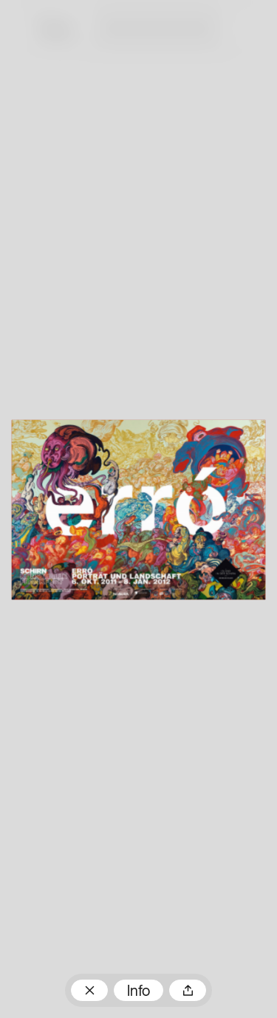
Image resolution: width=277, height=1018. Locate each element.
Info (138, 992)
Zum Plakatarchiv (89, 990)
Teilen (187, 990)
